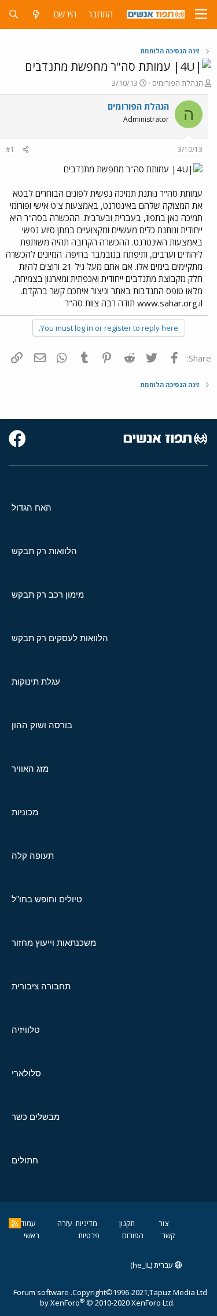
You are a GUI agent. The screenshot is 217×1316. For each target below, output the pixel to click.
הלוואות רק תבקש (44, 551)
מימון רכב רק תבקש (48, 594)
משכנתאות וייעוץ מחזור (54, 943)
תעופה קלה (33, 856)
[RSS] (15, 1223)
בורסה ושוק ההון (42, 725)
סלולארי (26, 1073)
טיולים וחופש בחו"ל (47, 899)
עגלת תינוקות (36, 681)
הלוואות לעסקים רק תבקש (60, 638)
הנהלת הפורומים (177, 83)
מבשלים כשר (36, 1117)
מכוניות (25, 812)
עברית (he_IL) (152, 1265)
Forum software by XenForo (94, 1297)
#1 (10, 149)
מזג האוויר (30, 768)
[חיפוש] (13, 14)
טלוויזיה (26, 1030)
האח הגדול (32, 507)
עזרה (64, 1223)
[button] (201, 14)
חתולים (25, 1160)
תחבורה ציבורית (41, 986)
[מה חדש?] (36, 14)
